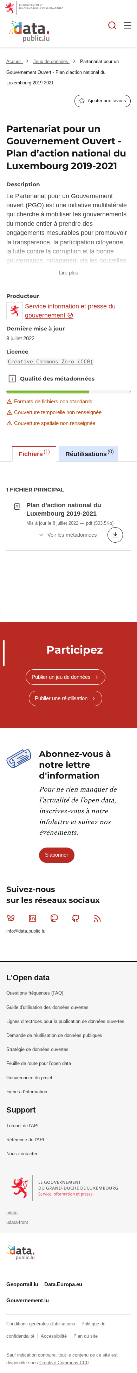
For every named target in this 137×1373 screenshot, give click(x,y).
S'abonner (56, 855)
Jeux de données (51, 61)
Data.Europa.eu (63, 1284)
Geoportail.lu (22, 1284)
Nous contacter (21, 1153)
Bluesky (11, 918)
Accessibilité (54, 1336)
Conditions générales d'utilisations (41, 1323)
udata (12, 1212)
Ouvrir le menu (128, 25)
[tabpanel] (68, 533)
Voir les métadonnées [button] (72, 535)
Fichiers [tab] (33, 453)
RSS (97, 918)
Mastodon (54, 918)
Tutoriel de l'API (22, 1125)
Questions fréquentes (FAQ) (34, 993)
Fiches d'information (26, 1091)
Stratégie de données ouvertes (37, 1049)
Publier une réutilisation (61, 698)
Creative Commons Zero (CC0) (50, 361)
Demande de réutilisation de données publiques (54, 1035)
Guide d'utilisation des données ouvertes (47, 1007)
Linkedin (32, 918)
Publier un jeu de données (61, 677)
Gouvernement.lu (27, 1300)
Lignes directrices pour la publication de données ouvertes (65, 1021)
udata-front (17, 1222)
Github (76, 918)
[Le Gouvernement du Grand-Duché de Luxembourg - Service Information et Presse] (65, 1187)
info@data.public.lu (25, 931)
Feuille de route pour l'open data (38, 1063)
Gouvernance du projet (29, 1077)
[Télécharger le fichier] (115, 535)
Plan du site (85, 1336)
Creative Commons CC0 (64, 1362)
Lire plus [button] (68, 273)
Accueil (14, 61)
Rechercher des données (112, 25)
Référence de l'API (25, 1139)
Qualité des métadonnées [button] (12, 378)
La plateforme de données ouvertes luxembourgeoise (86, 32)
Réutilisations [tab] (88, 453)
